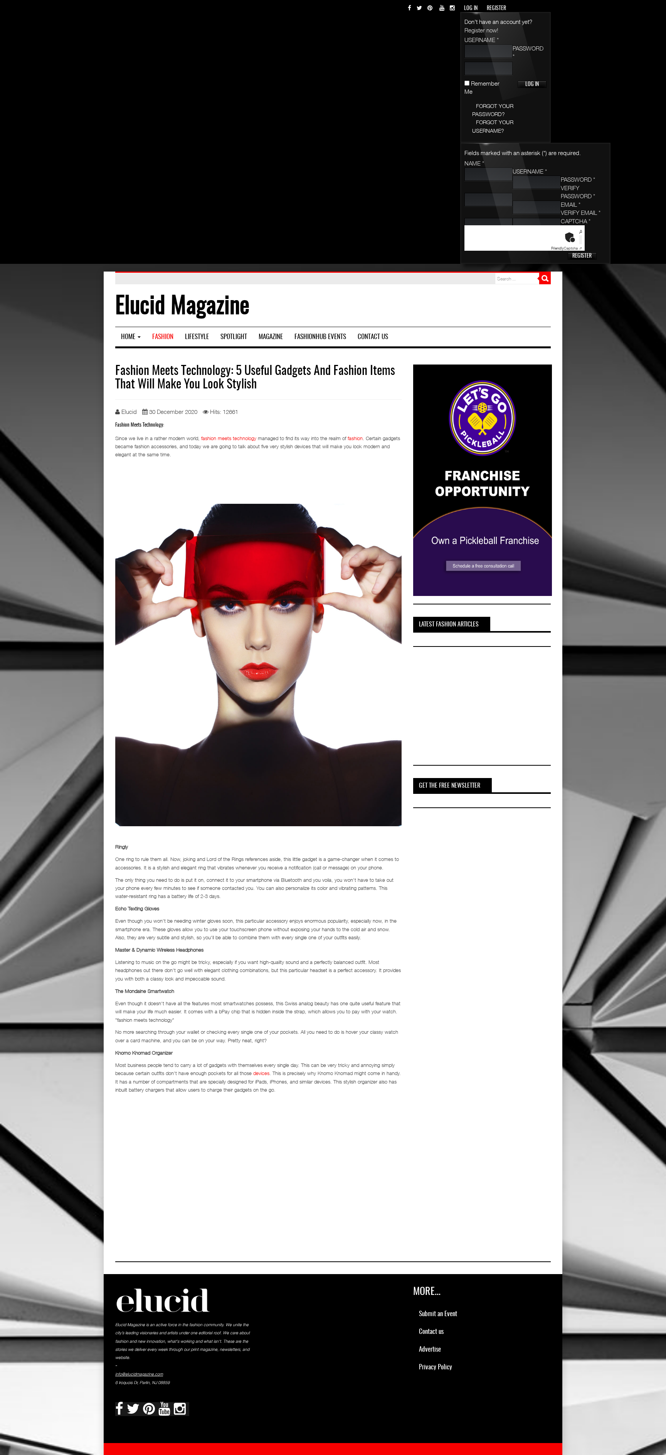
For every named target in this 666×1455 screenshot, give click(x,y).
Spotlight (233, 337)
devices (261, 1073)
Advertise (430, 1349)
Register (582, 256)
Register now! (481, 30)
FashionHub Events (320, 337)
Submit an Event (438, 1314)
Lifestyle (197, 337)
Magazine (271, 337)
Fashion (162, 337)
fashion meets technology (228, 438)
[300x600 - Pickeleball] (482, 479)
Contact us (373, 337)
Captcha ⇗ (566, 248)
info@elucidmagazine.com (139, 1374)
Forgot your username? (492, 126)
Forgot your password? (492, 110)
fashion (355, 438)
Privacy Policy (435, 1367)
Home (129, 337)
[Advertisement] (471, 707)
